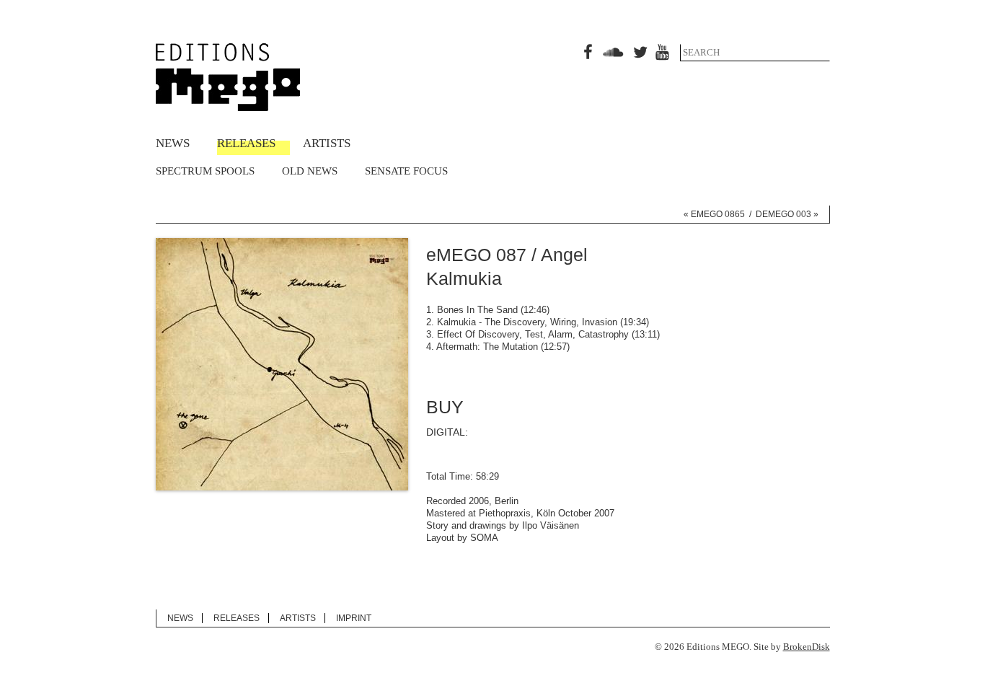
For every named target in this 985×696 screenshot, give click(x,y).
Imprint (353, 618)
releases (246, 143)
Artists (298, 618)
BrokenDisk (806, 646)
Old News (309, 171)
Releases (236, 618)
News (180, 618)
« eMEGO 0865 (714, 214)
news (173, 143)
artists (326, 143)
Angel (564, 255)
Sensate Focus (406, 171)
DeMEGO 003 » (787, 214)
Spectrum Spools (205, 171)
